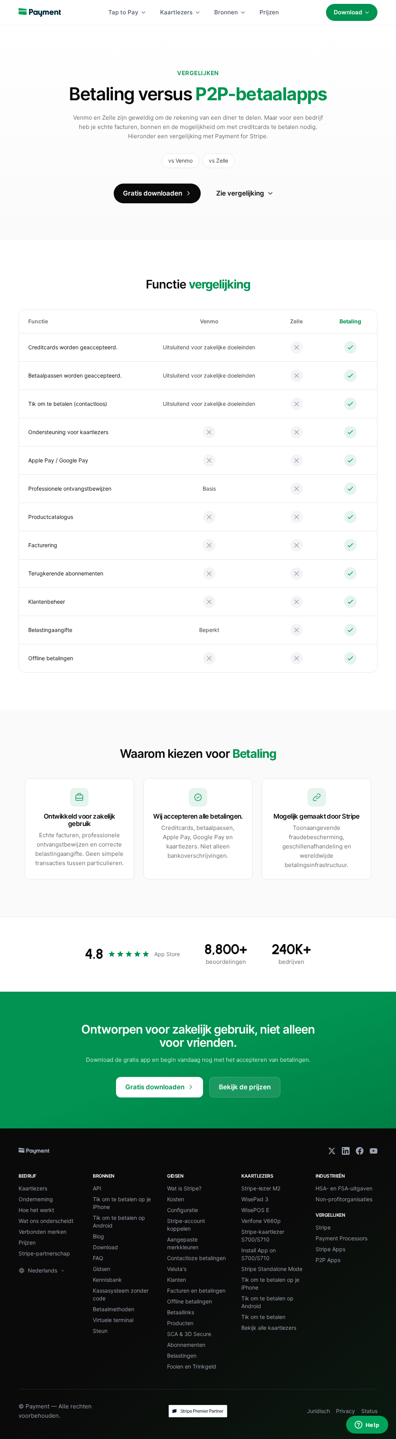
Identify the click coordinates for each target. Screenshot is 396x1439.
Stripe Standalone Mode (271, 1269)
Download (348, 12)
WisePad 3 (254, 1199)
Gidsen (101, 1269)
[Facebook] (360, 1151)
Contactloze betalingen (196, 1258)
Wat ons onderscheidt (46, 1220)
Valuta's (176, 1269)
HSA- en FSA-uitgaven (344, 1188)
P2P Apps (328, 1260)
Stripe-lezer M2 (260, 1188)
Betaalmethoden (113, 1309)
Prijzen (269, 12)
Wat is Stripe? (184, 1188)
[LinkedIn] (346, 1151)
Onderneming (36, 1199)
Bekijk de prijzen (245, 1087)
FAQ (98, 1258)
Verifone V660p (261, 1220)
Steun (100, 1330)
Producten (180, 1323)
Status (369, 1411)
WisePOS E (255, 1210)
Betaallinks (180, 1312)
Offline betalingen (189, 1301)
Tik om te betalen (263, 1317)
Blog (98, 1236)
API (97, 1188)
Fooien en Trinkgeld (191, 1366)
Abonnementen (186, 1344)
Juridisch (318, 1411)
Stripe (323, 1227)
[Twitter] (332, 1151)
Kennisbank (107, 1279)
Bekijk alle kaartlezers (268, 1327)
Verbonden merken (43, 1231)
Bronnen (226, 12)
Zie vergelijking (240, 193)
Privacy (345, 1411)
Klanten (176, 1279)
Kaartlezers (176, 12)
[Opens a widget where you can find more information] (367, 1425)
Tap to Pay (123, 12)
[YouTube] (373, 1151)
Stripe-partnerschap (44, 1253)
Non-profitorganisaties (344, 1199)
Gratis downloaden (152, 193)
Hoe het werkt (36, 1210)
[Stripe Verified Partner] (198, 1411)
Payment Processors (341, 1238)
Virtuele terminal (113, 1320)
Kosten (175, 1199)
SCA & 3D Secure (189, 1334)
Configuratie (182, 1210)
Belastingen (181, 1355)
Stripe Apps (330, 1249)
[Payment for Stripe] (40, 12)
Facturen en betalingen (196, 1290)
